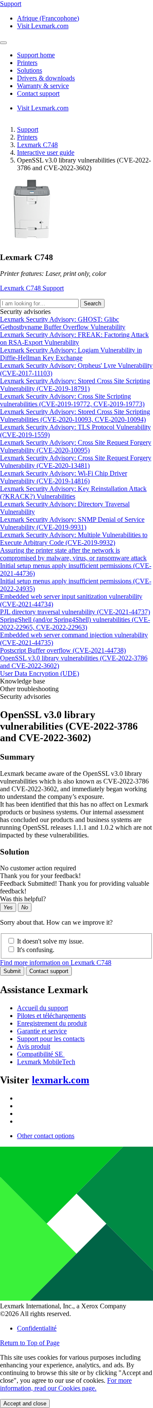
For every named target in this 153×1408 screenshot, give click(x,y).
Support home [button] (36, 55)
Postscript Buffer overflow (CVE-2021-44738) (63, 650)
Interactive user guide (45, 152)
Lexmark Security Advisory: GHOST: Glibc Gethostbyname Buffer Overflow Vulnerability (62, 323)
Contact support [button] (38, 93)
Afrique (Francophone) (48, 18)
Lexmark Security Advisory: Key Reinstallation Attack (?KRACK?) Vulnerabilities (73, 492)
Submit (12, 971)
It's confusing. (35, 949)
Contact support (48, 971)
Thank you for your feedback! (40, 875)
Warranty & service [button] (43, 85)
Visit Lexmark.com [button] (42, 26)
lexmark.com (60, 1080)
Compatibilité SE (41, 1054)
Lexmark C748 (37, 144)
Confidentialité (37, 1328)
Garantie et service (42, 1031)
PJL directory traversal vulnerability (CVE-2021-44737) (75, 611)
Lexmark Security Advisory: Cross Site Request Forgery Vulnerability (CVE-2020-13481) (75, 461)
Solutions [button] (29, 70)
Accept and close (24, 1403)
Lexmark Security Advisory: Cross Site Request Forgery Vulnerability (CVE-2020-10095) (75, 446)
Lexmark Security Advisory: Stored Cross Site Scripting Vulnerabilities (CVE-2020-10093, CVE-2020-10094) (75, 415)
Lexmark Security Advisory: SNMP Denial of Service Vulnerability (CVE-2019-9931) (72, 523)
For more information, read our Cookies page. (66, 1384)
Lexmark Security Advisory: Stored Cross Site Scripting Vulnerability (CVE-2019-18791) (75, 384)
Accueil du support (42, 1008)
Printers (27, 137)
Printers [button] (27, 62)
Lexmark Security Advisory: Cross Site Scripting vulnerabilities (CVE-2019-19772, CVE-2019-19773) (72, 400)
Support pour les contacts (51, 1038)
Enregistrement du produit (52, 1023)
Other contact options (45, 1135)
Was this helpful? (23, 898)
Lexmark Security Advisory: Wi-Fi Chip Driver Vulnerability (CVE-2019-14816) (63, 477)
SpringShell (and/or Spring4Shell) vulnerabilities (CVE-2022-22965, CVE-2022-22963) (75, 623)
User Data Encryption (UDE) (39, 673)
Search (92, 303)
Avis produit (33, 1046)
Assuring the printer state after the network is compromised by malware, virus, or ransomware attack (73, 554)
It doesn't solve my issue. (50, 941)
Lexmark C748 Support (32, 288)
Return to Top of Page (30, 1342)
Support (27, 129)
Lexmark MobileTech (46, 1061)
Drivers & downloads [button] (46, 78)
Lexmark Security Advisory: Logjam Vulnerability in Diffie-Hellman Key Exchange (71, 353)
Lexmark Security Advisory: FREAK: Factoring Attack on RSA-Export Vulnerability (74, 338)
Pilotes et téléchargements (51, 1015)
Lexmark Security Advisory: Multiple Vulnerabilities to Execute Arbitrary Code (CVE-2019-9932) (73, 538)
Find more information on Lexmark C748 (55, 962)
